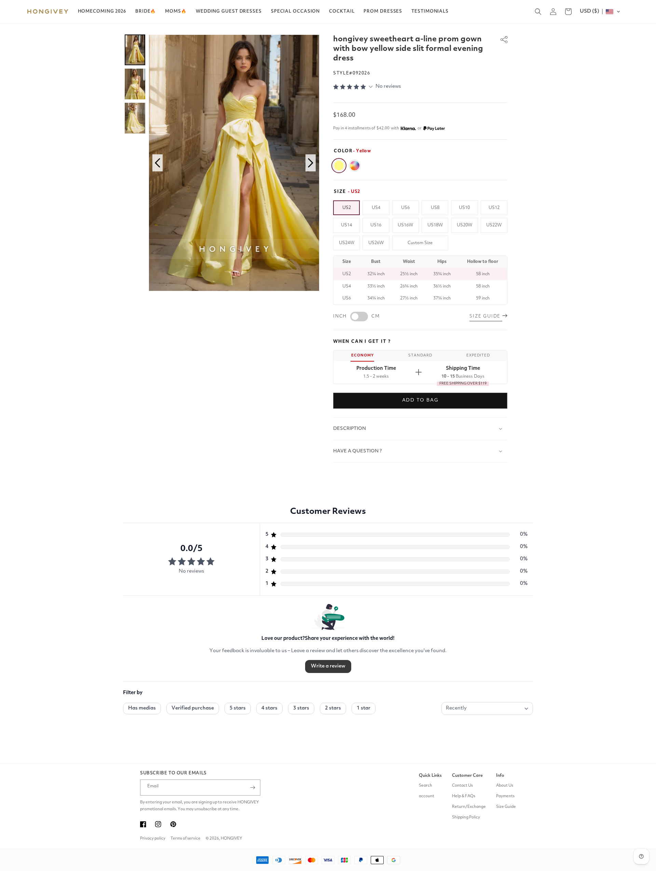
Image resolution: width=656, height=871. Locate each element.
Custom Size (420, 243)
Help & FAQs (463, 796)
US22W (494, 225)
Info (500, 775)
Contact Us (462, 786)
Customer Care (467, 775)
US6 (405, 208)
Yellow (339, 165)
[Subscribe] (252, 787)
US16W (405, 225)
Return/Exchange (469, 807)
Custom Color (354, 165)
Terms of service (185, 839)
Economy (362, 355)
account (426, 796)
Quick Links (430, 775)
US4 (376, 208)
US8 (435, 208)
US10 (464, 208)
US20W (464, 225)
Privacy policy (152, 839)
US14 (346, 225)
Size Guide (506, 807)
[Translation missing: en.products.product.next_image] (310, 162)
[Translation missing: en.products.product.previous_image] (157, 162)
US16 (375, 225)
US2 (346, 208)
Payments (505, 796)
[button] (145, 11)
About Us (504, 786)
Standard (420, 355)
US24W (346, 243)
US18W (435, 225)
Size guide (485, 316)
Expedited (478, 355)
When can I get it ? (362, 341)
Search (425, 786)
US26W (376, 243)
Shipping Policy (466, 817)
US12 (494, 208)
